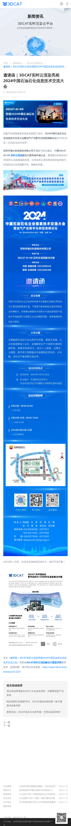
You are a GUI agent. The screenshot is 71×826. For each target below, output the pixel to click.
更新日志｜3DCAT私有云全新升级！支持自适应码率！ (34, 711)
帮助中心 (7, 790)
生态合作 (7, 798)
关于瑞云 (7, 802)
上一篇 (6, 722)
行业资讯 (23, 781)
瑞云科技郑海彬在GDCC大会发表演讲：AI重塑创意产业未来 (35, 693)
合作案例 (7, 786)
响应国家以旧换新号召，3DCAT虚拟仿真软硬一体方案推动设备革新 (34, 703)
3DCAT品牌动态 (34, 63)
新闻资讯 (17, 63)
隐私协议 (7, 806)
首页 (5, 63)
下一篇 (6, 725)
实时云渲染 (16, 155)
